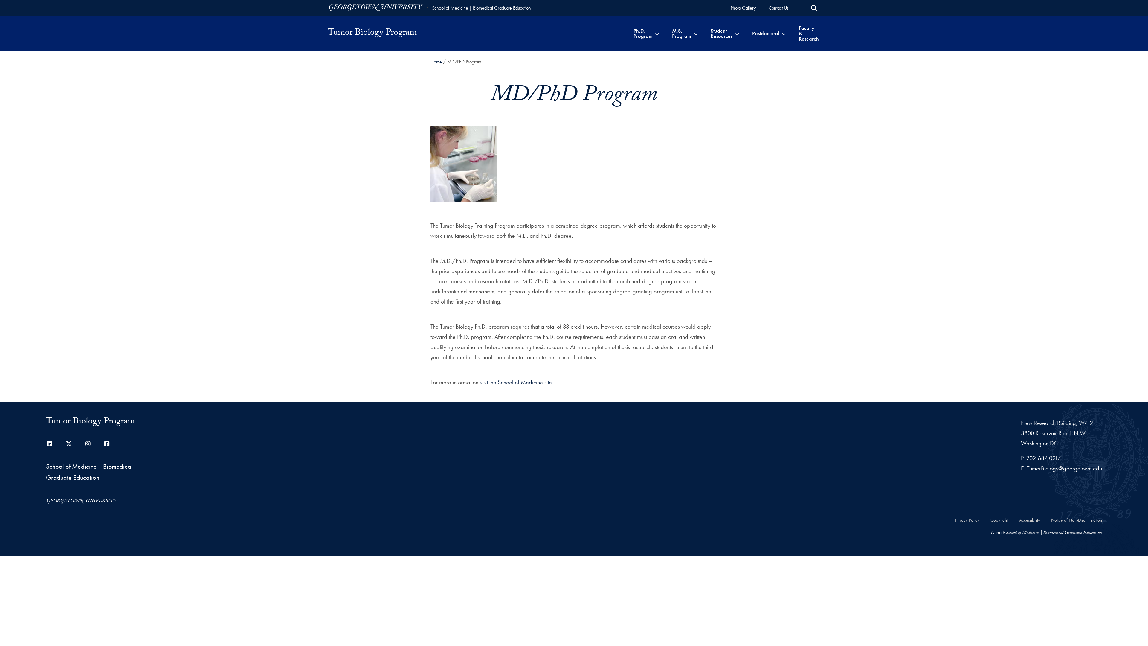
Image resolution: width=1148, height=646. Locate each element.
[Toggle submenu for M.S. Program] (696, 33)
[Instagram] (87, 444)
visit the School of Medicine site (516, 382)
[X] (68, 444)
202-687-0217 (1043, 458)
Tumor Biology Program (372, 33)
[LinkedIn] (49, 444)
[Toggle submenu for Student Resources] (737, 33)
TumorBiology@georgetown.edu (1064, 468)
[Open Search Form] (814, 8)
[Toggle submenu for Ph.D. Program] (657, 33)
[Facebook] (107, 444)
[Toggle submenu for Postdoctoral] (784, 33)
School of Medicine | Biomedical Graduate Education (481, 8)
